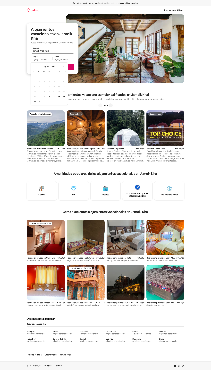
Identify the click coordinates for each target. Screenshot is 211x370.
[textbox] (42, 59)
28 (59, 96)
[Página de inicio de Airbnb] (33, 10)
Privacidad (48, 366)
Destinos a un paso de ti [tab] (36, 324)
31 (39, 102)
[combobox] (52, 50)
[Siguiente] (111, 105)
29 (64, 96)
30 (35, 102)
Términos (58, 366)
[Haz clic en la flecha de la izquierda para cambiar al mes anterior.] (35, 66)
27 (54, 96)
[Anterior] (100, 105)
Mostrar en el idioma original (127, 3)
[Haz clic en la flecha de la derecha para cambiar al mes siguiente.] (63, 66)
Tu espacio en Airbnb (173, 10)
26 (49, 96)
